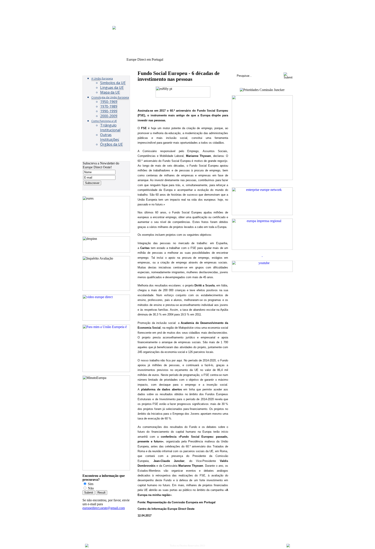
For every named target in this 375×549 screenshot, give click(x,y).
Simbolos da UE (112, 82)
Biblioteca (261, 60)
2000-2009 (108, 116)
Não (90, 488)
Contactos (278, 60)
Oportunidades (191, 60)
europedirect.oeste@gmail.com (103, 508)
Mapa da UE (110, 92)
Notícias (171, 60)
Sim (90, 484)
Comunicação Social (236, 60)
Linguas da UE (111, 87)
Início (90, 60)
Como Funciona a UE (104, 121)
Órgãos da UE (111, 144)
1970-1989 (108, 106)
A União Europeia (102, 78)
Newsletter (212, 60)
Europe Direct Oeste (111, 60)
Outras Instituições (109, 137)
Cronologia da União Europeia (110, 97)
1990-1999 (108, 111)
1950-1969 (108, 101)
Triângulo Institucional (110, 127)
